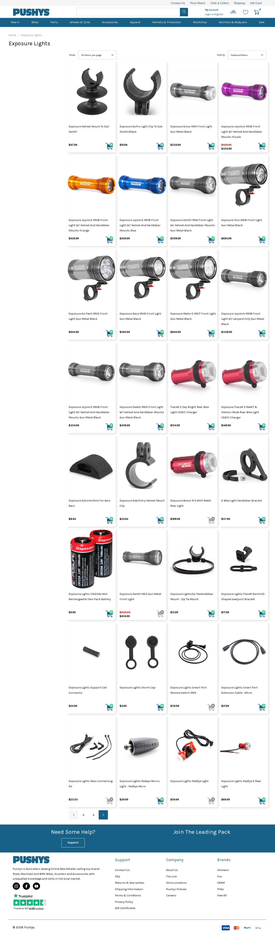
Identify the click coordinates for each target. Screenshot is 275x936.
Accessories (110, 22)
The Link (171, 876)
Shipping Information (129, 889)
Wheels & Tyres (80, 22)
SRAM (221, 882)
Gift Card (256, 3)
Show (72, 55)
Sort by (221, 55)
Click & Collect (220, 3)
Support (73, 842)
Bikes (34, 22)
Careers (171, 895)
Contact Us (178, 3)
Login (208, 14)
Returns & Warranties (129, 882)
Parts (54, 22)
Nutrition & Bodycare (233, 22)
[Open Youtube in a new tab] (36, 886)
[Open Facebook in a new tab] (26, 886)
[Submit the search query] (184, 12)
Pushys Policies (176, 889)
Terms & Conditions (128, 895)
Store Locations (176, 882)
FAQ (117, 876)
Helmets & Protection (166, 22)
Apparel (135, 22)
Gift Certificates (125, 908)
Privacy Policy (124, 902)
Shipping (239, 3)
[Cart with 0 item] (256, 12)
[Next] (103, 814)
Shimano (223, 870)
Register (218, 14)
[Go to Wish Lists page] (245, 12)
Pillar (220, 889)
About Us (172, 870)
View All (222, 895)
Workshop (200, 22)
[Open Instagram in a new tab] (16, 886)
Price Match (197, 3)
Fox (219, 876)
